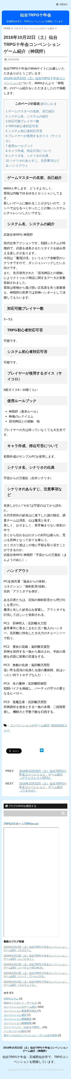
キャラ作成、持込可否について (29, 151)
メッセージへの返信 (15, 1031)
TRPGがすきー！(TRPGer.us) (21, 823)
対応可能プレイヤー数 (22, 121)
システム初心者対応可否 (24, 131)
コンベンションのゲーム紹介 (30, 725)
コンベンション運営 (15, 1015)
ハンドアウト (17, 165)
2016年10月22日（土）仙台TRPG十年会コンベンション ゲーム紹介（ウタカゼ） (43, 787)
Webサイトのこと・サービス (20, 1002)
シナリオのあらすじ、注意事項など (32, 160)
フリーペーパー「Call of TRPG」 (23, 1027)
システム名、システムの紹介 (27, 116)
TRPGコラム (11, 998)
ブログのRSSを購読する (22, 805)
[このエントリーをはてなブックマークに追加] (42, 750)
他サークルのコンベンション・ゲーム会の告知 (30, 1035)
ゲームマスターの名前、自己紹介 (30, 111)
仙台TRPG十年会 (35, 15)
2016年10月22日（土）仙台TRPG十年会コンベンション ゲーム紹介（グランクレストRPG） (43, 774)
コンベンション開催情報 (18, 1023)
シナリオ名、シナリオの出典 (27, 155)
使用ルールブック (19, 146)
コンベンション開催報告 (18, 1018)
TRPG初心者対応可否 (22, 126)
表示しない (48, 103)
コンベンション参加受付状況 (20, 1010)
